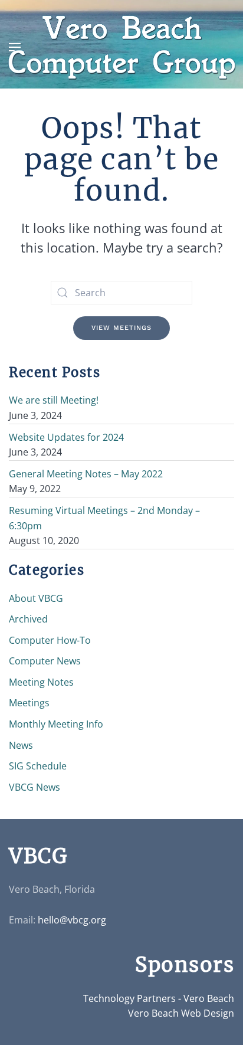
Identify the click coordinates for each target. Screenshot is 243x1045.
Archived (28, 618)
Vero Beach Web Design (181, 1013)
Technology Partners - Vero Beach (158, 998)
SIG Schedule (38, 765)
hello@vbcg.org (72, 919)
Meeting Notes (41, 682)
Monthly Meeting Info (56, 724)
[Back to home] (121, 47)
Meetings (29, 702)
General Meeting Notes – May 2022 (86, 473)
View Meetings (121, 328)
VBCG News (34, 787)
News (21, 745)
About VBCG (36, 598)
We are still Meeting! (53, 400)
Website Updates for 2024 (66, 437)
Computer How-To (50, 640)
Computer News (45, 660)
